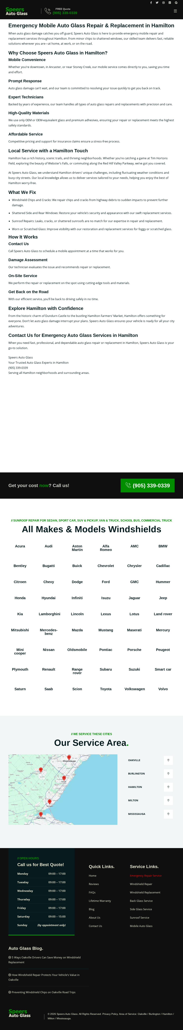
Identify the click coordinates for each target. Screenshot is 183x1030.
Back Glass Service (141, 901)
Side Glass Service (141, 909)
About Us (94, 917)
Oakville (134, 760)
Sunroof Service (139, 917)
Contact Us (95, 926)
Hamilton (135, 787)
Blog (91, 909)
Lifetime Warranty (100, 901)
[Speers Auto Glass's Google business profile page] (176, 2)
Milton (133, 800)
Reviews (94, 884)
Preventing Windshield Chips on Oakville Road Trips (43, 992)
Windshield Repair (141, 884)
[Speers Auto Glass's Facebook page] (151, 2)
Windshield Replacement (145, 892)
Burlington (136, 773)
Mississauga (136, 814)
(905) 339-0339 (65, 13)
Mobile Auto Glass (141, 926)
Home (92, 875)
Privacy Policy (110, 1014)
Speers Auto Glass (67, 1014)
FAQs (92, 892)
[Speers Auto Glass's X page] (157, 2)
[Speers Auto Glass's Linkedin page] (169, 2)
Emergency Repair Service (146, 875)
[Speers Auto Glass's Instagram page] (163, 2)
